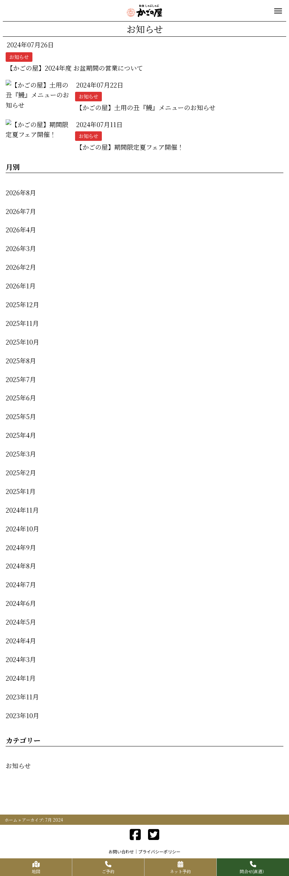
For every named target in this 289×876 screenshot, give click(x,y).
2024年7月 (21, 584)
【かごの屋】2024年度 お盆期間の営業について (75, 67)
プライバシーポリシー (159, 851)
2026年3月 (21, 248)
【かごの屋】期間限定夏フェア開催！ (130, 146)
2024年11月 (22, 509)
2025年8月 (21, 360)
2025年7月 (21, 379)
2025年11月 (22, 323)
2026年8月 (21, 192)
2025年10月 (22, 341)
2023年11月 (22, 696)
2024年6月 (21, 603)
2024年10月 (22, 528)
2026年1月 (21, 285)
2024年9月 (21, 547)
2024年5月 (21, 621)
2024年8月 (21, 565)
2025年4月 (21, 435)
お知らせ (18, 765)
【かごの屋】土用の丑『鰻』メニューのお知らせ (145, 107)
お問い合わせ (121, 851)
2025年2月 (21, 472)
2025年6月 (21, 397)
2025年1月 (21, 491)
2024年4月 (21, 640)
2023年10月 (22, 715)
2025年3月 (21, 453)
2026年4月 (21, 229)
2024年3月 (21, 659)
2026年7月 (21, 211)
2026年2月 (21, 267)
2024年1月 (21, 678)
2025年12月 (22, 304)
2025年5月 (21, 416)
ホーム (11, 820)
